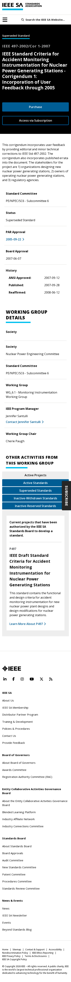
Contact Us (9, 736)
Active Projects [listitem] (35, 475)
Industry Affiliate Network (18, 819)
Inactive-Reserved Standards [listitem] (35, 506)
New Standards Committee (19, 867)
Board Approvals (12, 853)
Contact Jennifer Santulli (23, 422)
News (5, 908)
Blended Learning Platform (19, 812)
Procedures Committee (17, 881)
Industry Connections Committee (23, 826)
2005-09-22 (13, 239)
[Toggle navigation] (5, 19)
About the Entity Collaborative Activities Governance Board (35, 803)
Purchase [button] (35, 107)
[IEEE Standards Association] (22, 6)
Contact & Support (35, 949)
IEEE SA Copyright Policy (14, 959)
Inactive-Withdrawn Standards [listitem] (35, 498)
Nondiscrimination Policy (15, 952)
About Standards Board (16, 846)
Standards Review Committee (21, 888)
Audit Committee (12, 860)
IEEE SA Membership (15, 707)
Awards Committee (14, 770)
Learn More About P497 (26, 624)
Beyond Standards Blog (17, 929)
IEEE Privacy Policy (11, 956)
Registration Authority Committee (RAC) (27, 777)
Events (6, 922)
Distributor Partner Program (20, 714)
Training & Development (17, 721)
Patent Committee (13, 874)
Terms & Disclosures (36, 956)
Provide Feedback (13, 743)
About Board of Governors (19, 762)
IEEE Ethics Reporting (43, 952)
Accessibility (55, 949)
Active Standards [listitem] (35, 483)
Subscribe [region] (66, 495)
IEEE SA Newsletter (14, 915)
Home (5, 949)
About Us (8, 700)
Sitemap (17, 949)
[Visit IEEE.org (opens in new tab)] (11, 668)
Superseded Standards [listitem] (35, 491)
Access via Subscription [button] (35, 120)
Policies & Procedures (16, 728)
